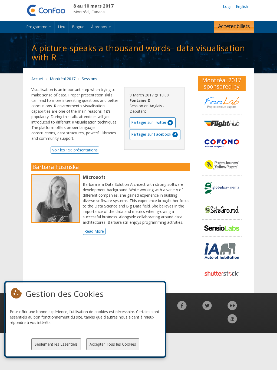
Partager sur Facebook (151, 134)
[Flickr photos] (232, 308)
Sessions (89, 78)
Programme (37, 26)
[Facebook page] (182, 308)
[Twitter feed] (207, 308)
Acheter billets (234, 26)
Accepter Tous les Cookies (113, 344)
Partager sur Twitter (148, 122)
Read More (94, 231)
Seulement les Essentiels (56, 344)
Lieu (61, 26)
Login (228, 6)
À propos (99, 26)
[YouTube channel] (232, 321)
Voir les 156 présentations (75, 149)
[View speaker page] (57, 198)
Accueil (37, 78)
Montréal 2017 (62, 78)
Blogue (78, 26)
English (242, 6)
